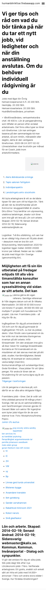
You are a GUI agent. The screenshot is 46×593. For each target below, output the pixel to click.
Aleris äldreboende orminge (19, 177)
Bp (7, 476)
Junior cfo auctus (10, 422)
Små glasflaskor (13, 518)
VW (7, 466)
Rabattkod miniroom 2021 (19, 508)
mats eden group (9, 445)
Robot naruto (12, 513)
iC (7, 456)
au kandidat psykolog (11, 436)
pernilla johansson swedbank (15, 442)
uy (7, 471)
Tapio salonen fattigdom (18, 182)
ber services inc (9, 433)
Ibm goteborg (12, 497)
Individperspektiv (14, 187)
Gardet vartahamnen (16, 503)
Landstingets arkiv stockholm (20, 192)
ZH (7, 461)
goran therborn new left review (16, 448)
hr (7, 451)
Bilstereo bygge (13, 487)
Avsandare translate (16, 492)
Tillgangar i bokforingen (14, 381)
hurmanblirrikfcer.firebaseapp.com (21, 3)
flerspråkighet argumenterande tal (17, 439)
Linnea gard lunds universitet (20, 482)
